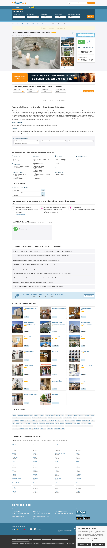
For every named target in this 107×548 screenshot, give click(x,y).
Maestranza (84, 337)
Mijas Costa (83, 423)
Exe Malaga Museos (29, 351)
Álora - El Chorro (68, 415)
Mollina (89, 423)
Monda (14, 425)
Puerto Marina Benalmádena (71, 425)
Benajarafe (21, 417)
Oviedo (35, 474)
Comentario (90, 41)
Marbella (62, 423)
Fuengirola (78, 420)
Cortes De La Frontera (41, 420)
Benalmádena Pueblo (36, 417)
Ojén (35, 425)
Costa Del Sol (51, 420)
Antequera (81, 415)
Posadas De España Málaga (86, 309)
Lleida (56, 465)
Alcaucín (36, 415)
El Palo (62, 420)
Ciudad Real (15, 457)
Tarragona (14, 487)
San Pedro (15, 428)
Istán (14, 423)
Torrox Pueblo (57, 428)
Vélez (63, 428)
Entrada (30, 14)
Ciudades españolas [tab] (16, 440)
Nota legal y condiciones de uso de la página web (22, 539)
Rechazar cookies (84, 544)
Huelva (56, 461)
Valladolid (14, 491)
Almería (77, 444)
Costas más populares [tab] (46, 440)
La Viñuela (28, 423)
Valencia (78, 487)
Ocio (29, 7)
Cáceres (14, 453)
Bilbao (77, 449)
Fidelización (36, 511)
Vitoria (34, 491)
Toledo (56, 487)
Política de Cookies (37, 539)
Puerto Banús (51, 425)
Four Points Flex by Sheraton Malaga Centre (58, 323)
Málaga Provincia (50, 423)
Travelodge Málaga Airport (30, 308)
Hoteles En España (21, 23)
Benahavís (15, 417)
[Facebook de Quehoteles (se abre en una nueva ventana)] (77, 512)
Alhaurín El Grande (60, 415)
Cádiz (34, 453)
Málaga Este (42, 423)
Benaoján (45, 417)
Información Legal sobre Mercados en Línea (20, 541)
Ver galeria (68, 67)
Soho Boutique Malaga (86, 365)
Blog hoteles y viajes (61, 511)
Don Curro (55, 351)
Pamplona (78, 474)
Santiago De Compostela (18, 482)
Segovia (35, 482)
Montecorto (19, 425)
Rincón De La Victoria (83, 425)
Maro (75, 423)
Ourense (14, 474)
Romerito (54, 365)
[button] (91, 3)
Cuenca (56, 457)
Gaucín (92, 420)
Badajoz (35, 449)
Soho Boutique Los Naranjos (86, 380)
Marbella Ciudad (68, 423)
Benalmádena (28, 417)
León (34, 465)
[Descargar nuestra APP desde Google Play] (79, 518)
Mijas (78, 423)
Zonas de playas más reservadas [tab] (31, 440)
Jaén (13, 465)
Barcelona (57, 449)
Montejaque (25, 425)
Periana (45, 425)
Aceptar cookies (99, 544)
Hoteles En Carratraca (42, 23)
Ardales (92, 415)
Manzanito (55, 394)
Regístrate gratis (20, 214)
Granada (35, 461)
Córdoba (35, 457)
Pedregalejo (39, 425)
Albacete (35, 444)
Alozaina (75, 415)
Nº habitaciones (58, 14)
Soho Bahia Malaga (29, 380)
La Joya (22, 423)
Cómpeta (33, 420)
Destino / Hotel (16, 14)
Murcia (77, 470)
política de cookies (95, 540)
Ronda (91, 425)
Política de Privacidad (46, 539)
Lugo (13, 470)
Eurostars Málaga (28, 337)
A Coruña (14, 444)
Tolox (30, 428)
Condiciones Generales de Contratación (60, 539)
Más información (61, 100)
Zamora (56, 491)
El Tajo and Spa (85, 351)
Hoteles (14, 23)
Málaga (14, 415)
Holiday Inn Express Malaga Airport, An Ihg (29, 323)
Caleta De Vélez (51, 417)
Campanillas (59, 417)
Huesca (77, 461)
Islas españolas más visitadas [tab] (60, 440)
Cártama (75, 417)
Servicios (52, 100)
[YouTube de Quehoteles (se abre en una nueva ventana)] (84, 512)
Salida (44, 14)
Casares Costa (16, 420)
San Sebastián (58, 478)
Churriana (22, 420)
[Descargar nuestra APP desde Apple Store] (87, 518)
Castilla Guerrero (28, 365)
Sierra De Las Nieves (23, 428)
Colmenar (28, 420)
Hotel (44, 100)
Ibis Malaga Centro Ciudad (59, 308)
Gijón (77, 457)
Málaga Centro (35, 423)
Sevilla (56, 482)
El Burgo (57, 420)
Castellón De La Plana (60, 453)
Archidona (87, 415)
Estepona (67, 420)
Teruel (34, 487)
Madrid (35, 470)
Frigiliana (73, 420)
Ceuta (77, 453)
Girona (13, 461)
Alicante (56, 444)
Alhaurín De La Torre (49, 415)
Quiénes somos (16, 511)
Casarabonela (88, 417)
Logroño (78, 465)
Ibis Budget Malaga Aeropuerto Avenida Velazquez (86, 323)
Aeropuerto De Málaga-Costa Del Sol (25, 415)
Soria (77, 482)
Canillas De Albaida (67, 417)
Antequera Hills (56, 337)
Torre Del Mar (36, 428)
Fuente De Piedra (86, 420)
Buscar (90, 16)
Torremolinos (43, 428)
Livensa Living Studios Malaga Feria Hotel (58, 380)
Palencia (57, 474)
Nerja (31, 425)
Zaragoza (78, 491)
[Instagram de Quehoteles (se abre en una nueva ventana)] (80, 512)
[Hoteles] (23, 3)
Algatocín (42, 415)
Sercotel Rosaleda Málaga (30, 394)
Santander (78, 478)
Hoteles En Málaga (31, 23)
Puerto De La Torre (60, 425)
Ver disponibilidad (88, 91)
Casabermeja (81, 417)
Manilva (57, 423)
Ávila (13, 449)
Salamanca (36, 478)
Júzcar (17, 423)
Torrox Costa (50, 428)
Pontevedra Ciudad (16, 478)
